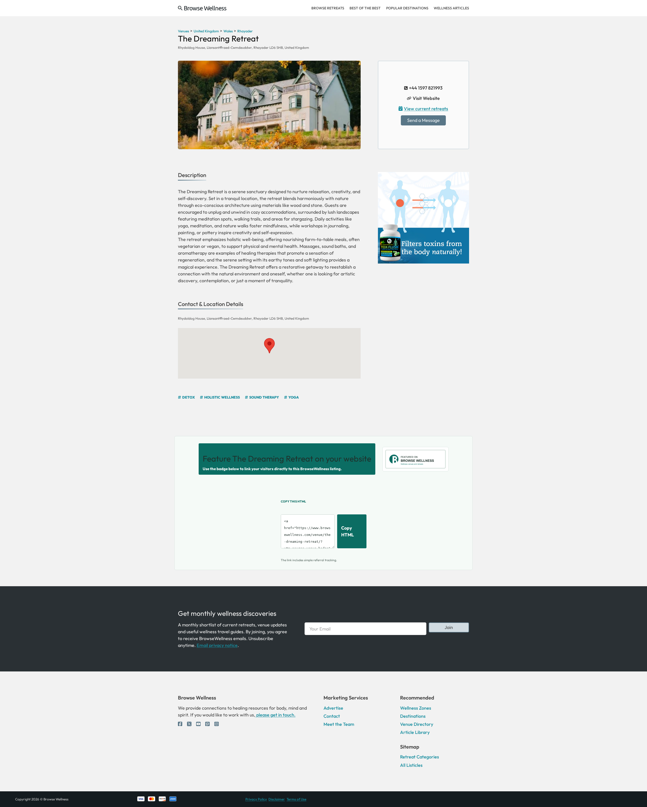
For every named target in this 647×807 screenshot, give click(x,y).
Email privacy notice (217, 645)
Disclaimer (276, 799)
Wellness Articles (451, 8)
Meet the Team (339, 724)
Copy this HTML (293, 501)
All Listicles (411, 765)
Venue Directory (416, 724)
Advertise (333, 708)
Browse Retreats (327, 8)
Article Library (415, 732)
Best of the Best (365, 8)
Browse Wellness (205, 8)
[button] (269, 345)
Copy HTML (347, 531)
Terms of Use (296, 799)
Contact (332, 716)
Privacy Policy (256, 799)
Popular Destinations (407, 8)
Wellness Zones (415, 708)
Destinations (413, 716)
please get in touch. (275, 715)
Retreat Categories (419, 757)
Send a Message (423, 120)
